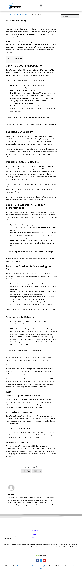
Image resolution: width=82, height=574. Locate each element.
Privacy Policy (44, 566)
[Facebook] (37, 560)
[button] (41, 5)
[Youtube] (44, 560)
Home (10, 14)
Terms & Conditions (32, 566)
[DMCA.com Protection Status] (41, 556)
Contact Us (35, 530)
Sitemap (35, 538)
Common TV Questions (20, 14)
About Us (35, 534)
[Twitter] (41, 560)
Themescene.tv (21, 566)
